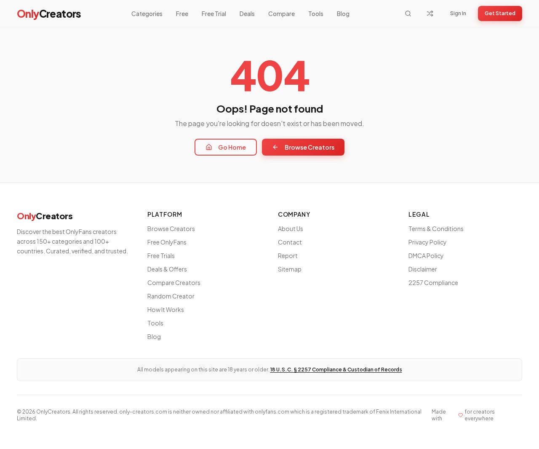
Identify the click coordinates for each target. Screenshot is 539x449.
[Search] (408, 13)
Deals (247, 13)
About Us (290, 228)
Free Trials (161, 255)
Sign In (458, 13)
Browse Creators (309, 147)
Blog (343, 13)
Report (288, 255)
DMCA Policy (426, 255)
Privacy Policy (427, 242)
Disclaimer (422, 269)
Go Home (232, 147)
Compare (281, 13)
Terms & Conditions (436, 228)
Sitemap (290, 269)
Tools (315, 13)
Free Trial (214, 13)
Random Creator (171, 296)
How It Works (165, 309)
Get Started (500, 13)
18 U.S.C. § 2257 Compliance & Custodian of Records (336, 369)
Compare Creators (173, 282)
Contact (290, 242)
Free (182, 13)
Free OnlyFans (167, 242)
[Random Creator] (430, 13)
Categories (147, 13)
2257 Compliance (433, 282)
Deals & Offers (167, 269)
